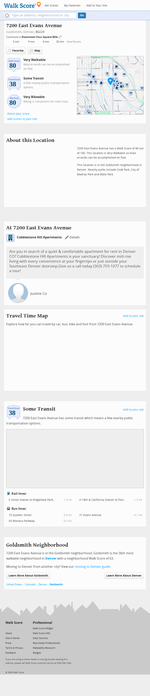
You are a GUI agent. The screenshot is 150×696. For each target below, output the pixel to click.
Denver (28, 32)
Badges (37, 652)
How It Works (12, 638)
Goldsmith (56, 584)
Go (82, 15)
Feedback (10, 652)
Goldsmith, (14, 32)
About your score (18, 113)
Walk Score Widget (43, 628)
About (8, 633)
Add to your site (133, 316)
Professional (42, 623)
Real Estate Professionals (46, 643)
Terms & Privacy (14, 648)
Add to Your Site (96, 5)
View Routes (74, 41)
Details (75, 237)
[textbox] (43, 15)
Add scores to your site (22, 119)
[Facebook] (14, 628)
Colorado (30, 584)
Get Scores (51, 5)
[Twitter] (7, 628)
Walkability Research (44, 648)
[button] (7, 15)
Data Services (40, 638)
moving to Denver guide (92, 567)
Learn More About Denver (123, 575)
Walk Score (13, 623)
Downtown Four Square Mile (40, 37)
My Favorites (72, 5)
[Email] (20, 628)
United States (14, 584)
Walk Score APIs (41, 633)
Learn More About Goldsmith (28, 575)
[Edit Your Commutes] (60, 36)
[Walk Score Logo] (22, 5)
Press (8, 643)
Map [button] (37, 50)
